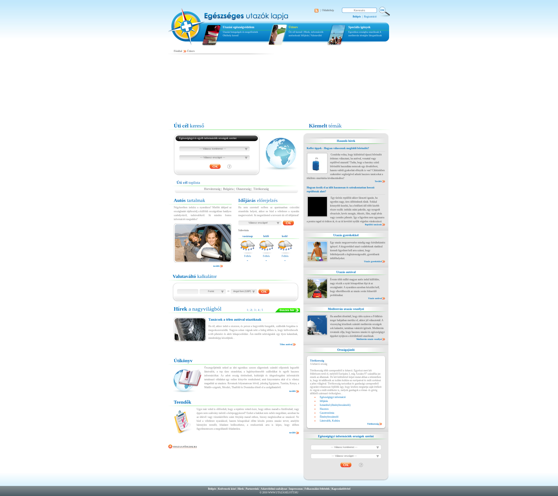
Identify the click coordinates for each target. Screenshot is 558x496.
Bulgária (228, 189)
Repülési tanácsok (373, 224)
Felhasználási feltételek (317, 488)
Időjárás (305, 35)
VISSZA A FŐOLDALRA (185, 447)
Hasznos (324, 408)
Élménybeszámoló (329, 416)
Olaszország (243, 189)
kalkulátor (195, 276)
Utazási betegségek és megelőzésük (240, 32)
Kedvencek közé (227, 488)
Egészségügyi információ (333, 397)
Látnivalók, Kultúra (330, 420)
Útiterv (293, 27)
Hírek (241, 488)
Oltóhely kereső (231, 35)
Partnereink (252, 488)
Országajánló (346, 349)
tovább (216, 266)
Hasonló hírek (346, 141)
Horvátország (212, 189)
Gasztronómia (327, 412)
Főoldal (178, 51)
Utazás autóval (346, 272)
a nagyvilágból (197, 309)
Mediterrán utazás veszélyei (346, 309)
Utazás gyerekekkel (346, 235)
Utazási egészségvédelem (238, 27)
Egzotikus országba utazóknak (363, 32)
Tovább (378, 181)
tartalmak (189, 200)
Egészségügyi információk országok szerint (346, 436)
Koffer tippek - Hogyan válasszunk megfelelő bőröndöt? (338, 148)
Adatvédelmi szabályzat (274, 488)
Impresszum (296, 488)
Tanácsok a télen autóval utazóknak (234, 319)
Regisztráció (370, 16)
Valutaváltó (316, 35)
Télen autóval (286, 344)
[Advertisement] (279, 88)
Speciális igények (359, 27)
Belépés (212, 488)
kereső (189, 126)
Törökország (261, 189)
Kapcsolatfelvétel (341, 488)
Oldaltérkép (328, 10)
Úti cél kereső (295, 32)
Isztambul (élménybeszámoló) (335, 404)
